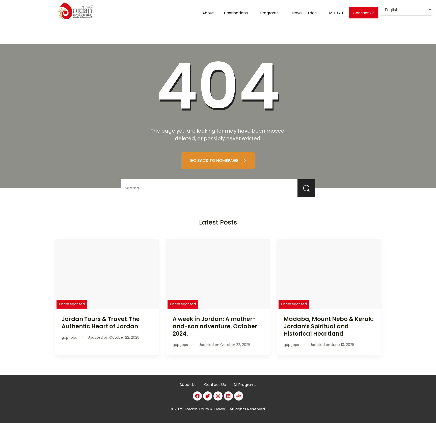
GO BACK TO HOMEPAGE (214, 160)
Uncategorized (72, 304)
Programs (269, 12)
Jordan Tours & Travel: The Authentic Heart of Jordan (101, 322)
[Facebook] (197, 396)
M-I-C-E (336, 12)
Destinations (236, 12)
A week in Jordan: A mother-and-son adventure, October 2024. (215, 326)
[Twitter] (207, 396)
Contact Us (363, 12)
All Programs (245, 384)
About (208, 12)
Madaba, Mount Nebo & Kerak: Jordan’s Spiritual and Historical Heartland (329, 326)
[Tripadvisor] (238, 396)
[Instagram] (218, 396)
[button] (237, 12)
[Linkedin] (228, 396)
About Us (188, 384)
